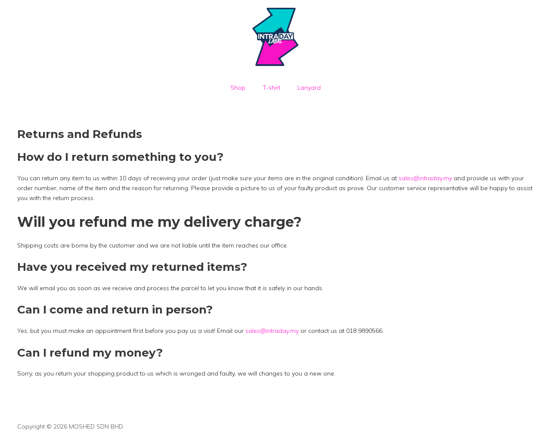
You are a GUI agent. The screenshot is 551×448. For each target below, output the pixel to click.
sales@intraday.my (425, 178)
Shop (237, 87)
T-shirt (271, 87)
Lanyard (309, 87)
